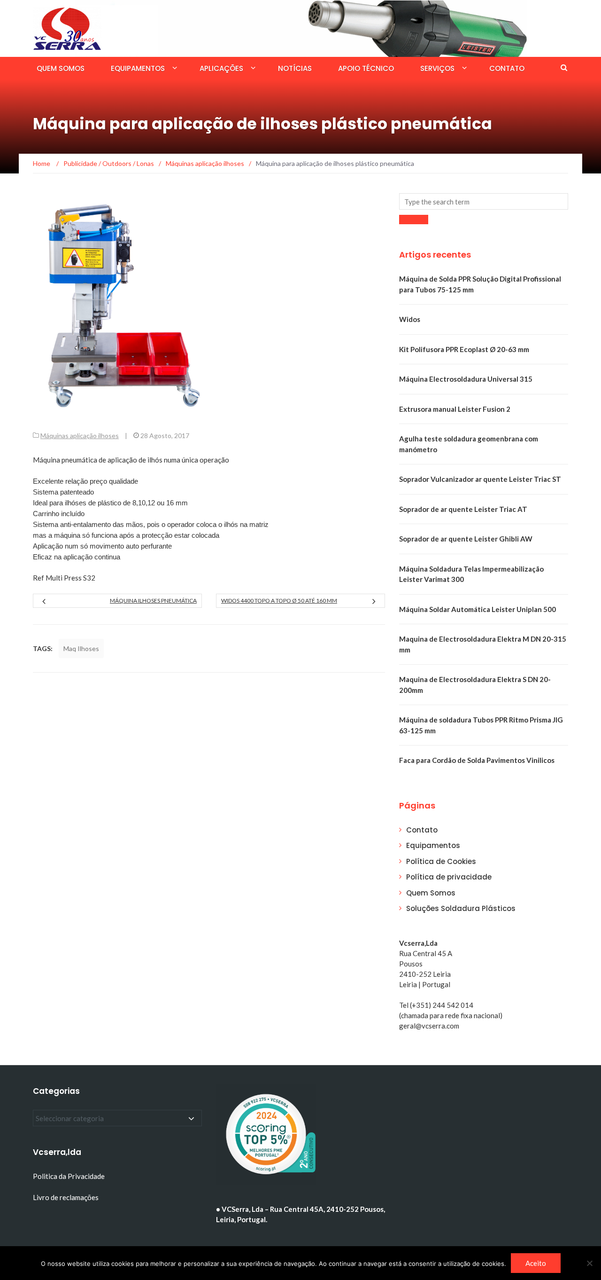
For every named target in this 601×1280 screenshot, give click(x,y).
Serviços (437, 68)
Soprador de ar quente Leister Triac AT (463, 509)
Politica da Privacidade (69, 1176)
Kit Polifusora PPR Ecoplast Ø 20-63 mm (464, 349)
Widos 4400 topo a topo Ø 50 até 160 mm (279, 600)
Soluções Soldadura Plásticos (461, 908)
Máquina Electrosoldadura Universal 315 (465, 379)
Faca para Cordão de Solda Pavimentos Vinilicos (477, 760)
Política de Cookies (441, 861)
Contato (506, 68)
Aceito (535, 1263)
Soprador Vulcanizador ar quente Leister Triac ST (480, 479)
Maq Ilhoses (81, 648)
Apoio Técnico (366, 68)
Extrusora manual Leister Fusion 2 (454, 409)
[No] (589, 1263)
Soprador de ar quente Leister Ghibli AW (465, 538)
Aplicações (221, 68)
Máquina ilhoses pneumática (153, 600)
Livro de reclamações (66, 1197)
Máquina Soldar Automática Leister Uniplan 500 (477, 609)
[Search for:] (483, 201)
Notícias (295, 68)
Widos (409, 319)
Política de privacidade (449, 877)
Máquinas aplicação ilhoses (79, 436)
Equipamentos (138, 68)
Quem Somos (61, 68)
